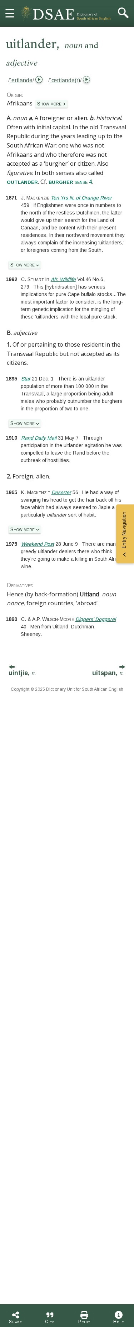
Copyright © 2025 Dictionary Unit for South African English (67, 689)
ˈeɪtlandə (21, 80)
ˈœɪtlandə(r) (65, 80)
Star (25, 379)
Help (118, 1321)
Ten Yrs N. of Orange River (81, 198)
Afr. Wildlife (63, 279)
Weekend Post (37, 544)
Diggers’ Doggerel (95, 619)
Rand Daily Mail (38, 438)
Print (84, 1321)
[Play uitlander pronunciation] (38, 80)
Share (15, 1321)
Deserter (61, 492)
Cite (50, 1321)
